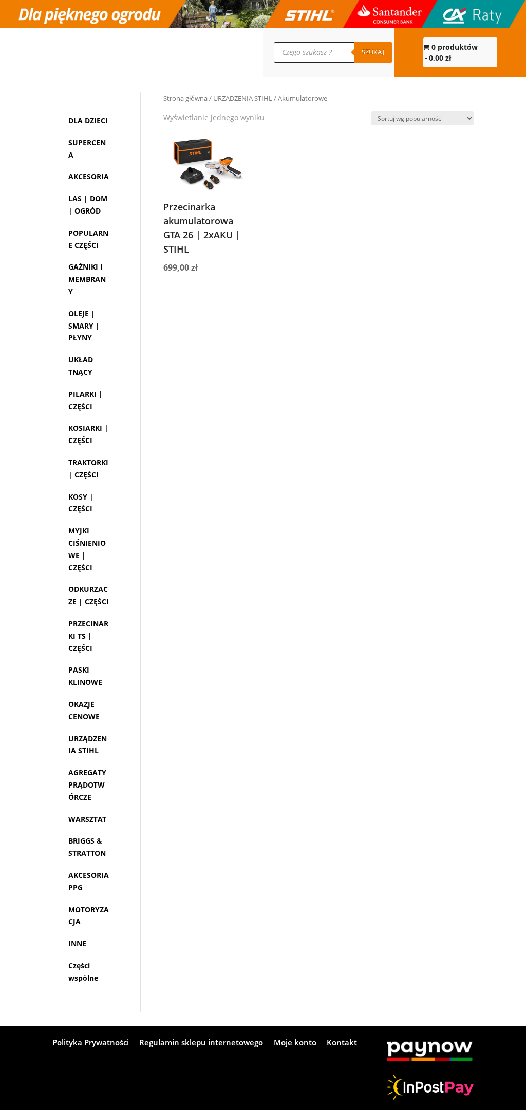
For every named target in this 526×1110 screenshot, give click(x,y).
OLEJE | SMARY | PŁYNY (84, 326)
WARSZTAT (87, 819)
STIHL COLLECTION (124, 52)
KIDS (153, 52)
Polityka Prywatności (90, 1043)
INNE (77, 943)
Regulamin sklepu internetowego (201, 1043)
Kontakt (64, 52)
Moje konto (89, 52)
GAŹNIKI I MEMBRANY (87, 279)
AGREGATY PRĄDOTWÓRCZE (87, 785)
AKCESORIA (88, 176)
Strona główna (185, 98)
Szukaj (373, 51)
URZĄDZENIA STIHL (242, 98)
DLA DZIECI (88, 120)
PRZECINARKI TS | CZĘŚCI (88, 636)
